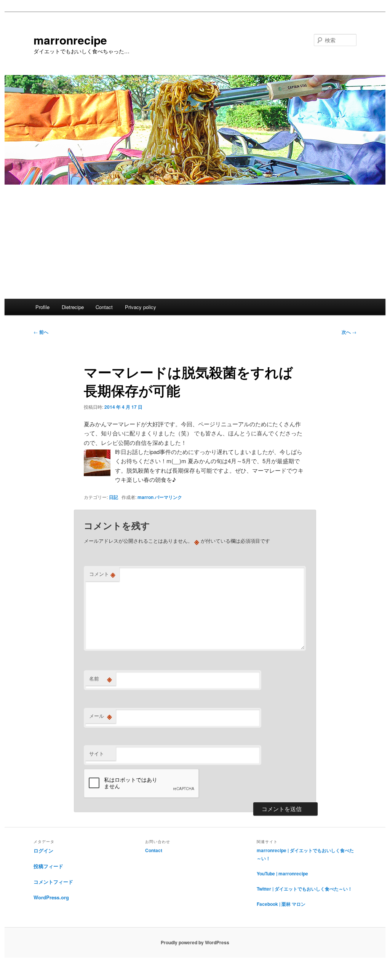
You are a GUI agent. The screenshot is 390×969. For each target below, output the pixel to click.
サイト (96, 753)
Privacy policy (140, 307)
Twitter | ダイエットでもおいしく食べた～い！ (304, 888)
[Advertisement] (195, 241)
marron (145, 497)
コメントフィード (53, 881)
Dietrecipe (73, 307)
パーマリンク (168, 497)
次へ (349, 331)
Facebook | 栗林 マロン (281, 903)
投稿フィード (48, 866)
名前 (100, 679)
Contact (104, 307)
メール (100, 716)
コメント (102, 574)
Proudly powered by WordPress (195, 942)
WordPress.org (51, 897)
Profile (42, 307)
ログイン (43, 850)
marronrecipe (70, 40)
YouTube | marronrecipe (282, 873)
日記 (113, 497)
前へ (41, 331)
